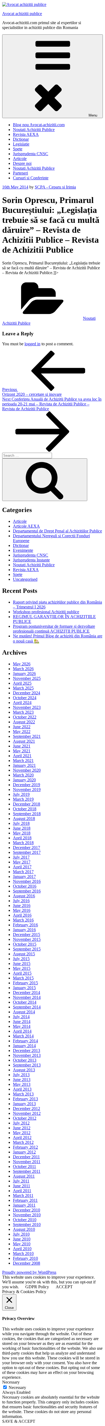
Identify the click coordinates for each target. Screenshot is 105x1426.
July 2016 (21, 900)
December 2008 (26, 1263)
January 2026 (24, 673)
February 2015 (25, 983)
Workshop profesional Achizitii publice (46, 611)
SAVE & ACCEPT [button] (18, 1421)
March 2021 (23, 760)
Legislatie (21, 144)
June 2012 (21, 1128)
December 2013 (26, 1050)
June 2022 (21, 726)
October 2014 (24, 1002)
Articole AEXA (26, 526)
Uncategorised (25, 579)
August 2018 (24, 818)
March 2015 (23, 978)
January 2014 (24, 1045)
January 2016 (24, 929)
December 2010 (26, 1210)
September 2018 (27, 813)
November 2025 (27, 678)
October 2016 (24, 886)
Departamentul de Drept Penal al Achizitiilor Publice (57, 531)
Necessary (17, 1387)
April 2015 (22, 973)
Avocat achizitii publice (22, 13)
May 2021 (21, 751)
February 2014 (25, 1041)
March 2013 (23, 1094)
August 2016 (24, 896)
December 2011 (26, 1157)
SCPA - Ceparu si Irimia (55, 187)
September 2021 (27, 736)
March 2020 (23, 775)
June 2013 (21, 1079)
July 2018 (21, 823)
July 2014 (21, 1016)
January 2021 (24, 765)
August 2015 (24, 954)
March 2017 (23, 871)
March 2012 (23, 1142)
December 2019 (26, 784)
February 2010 (25, 1258)
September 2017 (27, 852)
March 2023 (23, 712)
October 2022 (24, 717)
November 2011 (26, 1161)
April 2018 (22, 838)
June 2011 (21, 1186)
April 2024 (22, 702)
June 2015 (21, 963)
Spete (17, 149)
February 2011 (25, 1200)
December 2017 (26, 847)
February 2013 (25, 1099)
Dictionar (21, 139)
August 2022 (24, 722)
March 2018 (23, 842)
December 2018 (26, 804)
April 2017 (22, 867)
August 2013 (24, 1070)
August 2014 (24, 1012)
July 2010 (21, 1234)
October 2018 (24, 809)
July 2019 (21, 794)
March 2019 (23, 799)
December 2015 (26, 934)
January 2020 (24, 780)
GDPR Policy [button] (37, 1287)
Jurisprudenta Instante (31, 560)
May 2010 (21, 1244)
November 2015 (27, 939)
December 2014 (26, 992)
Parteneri (20, 173)
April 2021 (22, 755)
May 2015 (21, 968)
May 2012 (21, 1132)
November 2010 (27, 1215)
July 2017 (21, 857)
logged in (32, 344)
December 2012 (26, 1108)
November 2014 (27, 997)
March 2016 (23, 920)
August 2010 (24, 1229)
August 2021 (24, 741)
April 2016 (22, 915)
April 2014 (22, 1031)
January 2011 (24, 1205)
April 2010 (22, 1248)
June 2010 (21, 1239)
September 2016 (27, 891)
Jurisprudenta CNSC (30, 153)
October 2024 (24, 697)
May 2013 (21, 1084)
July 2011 (21, 1181)
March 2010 (23, 1253)
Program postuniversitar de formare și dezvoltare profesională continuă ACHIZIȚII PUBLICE (54, 628)
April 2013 (22, 1089)
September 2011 (26, 1171)
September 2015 (27, 949)
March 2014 (23, 1036)
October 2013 (24, 1060)
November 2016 (27, 881)
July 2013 (21, 1074)
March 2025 (23, 688)
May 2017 (21, 862)
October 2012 (24, 1118)
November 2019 (27, 789)
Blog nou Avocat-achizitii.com (39, 124)
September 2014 (27, 1007)
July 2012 (21, 1123)
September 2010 (27, 1224)
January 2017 (24, 876)
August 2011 (24, 1176)
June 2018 (21, 828)
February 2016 (25, 925)
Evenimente (23, 550)
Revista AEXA (26, 134)
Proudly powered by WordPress (29, 1272)
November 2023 (27, 707)
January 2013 (24, 1103)
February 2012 (25, 1147)
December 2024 (26, 693)
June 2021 (21, 746)
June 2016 (21, 905)
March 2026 (23, 668)
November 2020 (27, 770)
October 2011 (24, 1166)
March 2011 (23, 1195)
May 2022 (21, 731)
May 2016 (21, 910)
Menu (93, 115)
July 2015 (21, 958)
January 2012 (24, 1152)
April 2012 (22, 1137)
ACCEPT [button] (64, 1287)
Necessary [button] (11, 1382)
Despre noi (22, 163)
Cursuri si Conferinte (30, 178)
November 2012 (27, 1113)
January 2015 (24, 987)
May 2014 (21, 1026)
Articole (20, 158)
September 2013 (27, 1065)
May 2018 (21, 833)
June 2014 (21, 1021)
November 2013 (27, 1055)
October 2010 (24, 1219)
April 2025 (22, 683)
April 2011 (22, 1190)
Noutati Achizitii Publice (34, 129)
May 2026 (21, 664)
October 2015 (24, 944)
